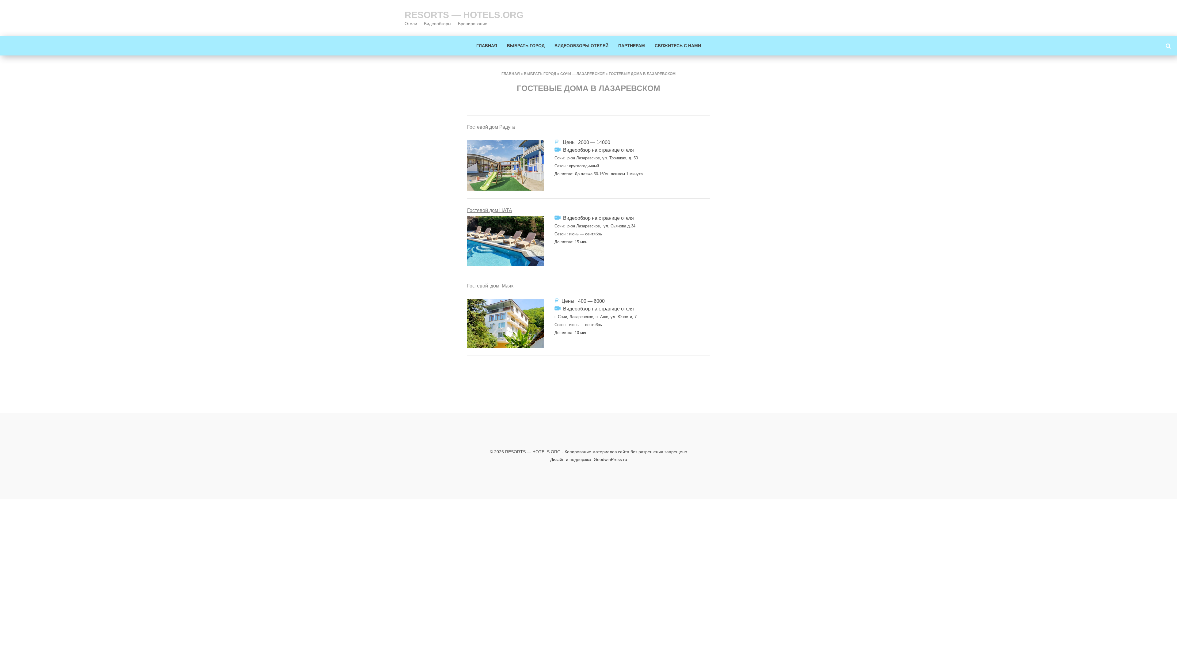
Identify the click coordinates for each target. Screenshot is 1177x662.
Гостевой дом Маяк (490, 285)
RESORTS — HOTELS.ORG (464, 15)
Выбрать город (526, 45)
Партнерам (631, 45)
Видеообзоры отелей (581, 45)
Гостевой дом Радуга (491, 127)
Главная (486, 45)
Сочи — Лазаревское (582, 74)
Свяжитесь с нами (678, 45)
